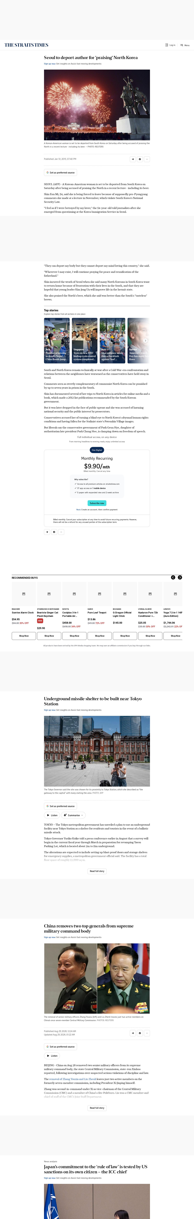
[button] (170, 45)
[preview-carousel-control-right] (145, 340)
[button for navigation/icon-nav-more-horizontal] (147, 159)
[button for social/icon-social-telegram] (133, 159)
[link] (26, 45)
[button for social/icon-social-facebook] (140, 159)
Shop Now (24, 636)
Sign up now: (50, 63)
